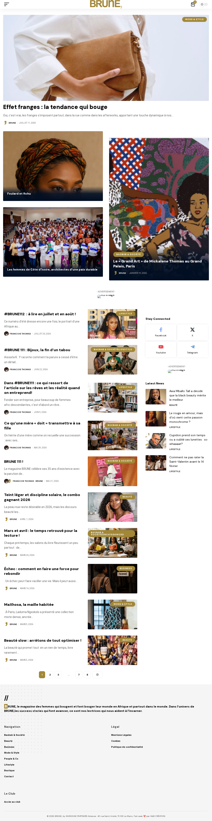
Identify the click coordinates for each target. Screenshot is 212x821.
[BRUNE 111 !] (112, 471)
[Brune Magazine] (106, 4)
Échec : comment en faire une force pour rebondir (41, 571)
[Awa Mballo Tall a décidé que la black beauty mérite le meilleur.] (156, 396)
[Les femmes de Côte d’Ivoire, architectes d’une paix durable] (53, 242)
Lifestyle (125, 313)
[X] (192, 332)
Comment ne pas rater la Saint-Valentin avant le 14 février (186, 461)
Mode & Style (194, 19)
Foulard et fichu (19, 193)
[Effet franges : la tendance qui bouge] (106, 58)
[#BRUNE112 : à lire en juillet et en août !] (112, 324)
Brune (12, 123)
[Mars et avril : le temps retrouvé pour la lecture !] (112, 543)
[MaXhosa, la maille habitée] (112, 614)
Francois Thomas (20, 333)
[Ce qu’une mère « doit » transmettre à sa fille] (112, 435)
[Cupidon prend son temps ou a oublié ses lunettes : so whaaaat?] (156, 441)
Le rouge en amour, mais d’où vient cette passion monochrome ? (186, 417)
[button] (7, 4)
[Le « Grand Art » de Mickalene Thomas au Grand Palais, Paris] (159, 205)
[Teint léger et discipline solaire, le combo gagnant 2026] (112, 507)
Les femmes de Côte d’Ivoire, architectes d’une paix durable (52, 269)
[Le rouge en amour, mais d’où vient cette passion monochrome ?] (156, 418)
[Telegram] (192, 349)
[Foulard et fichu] (53, 166)
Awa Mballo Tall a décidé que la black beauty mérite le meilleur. (187, 395)
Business (126, 568)
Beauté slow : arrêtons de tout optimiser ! (42, 640)
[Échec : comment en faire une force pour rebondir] (112, 578)
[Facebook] (161, 332)
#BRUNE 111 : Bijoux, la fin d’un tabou (37, 349)
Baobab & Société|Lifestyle (113, 349)
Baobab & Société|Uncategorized (107, 533)
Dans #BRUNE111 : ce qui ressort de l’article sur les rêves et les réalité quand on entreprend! (42, 387)
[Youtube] (161, 349)
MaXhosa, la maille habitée (29, 604)
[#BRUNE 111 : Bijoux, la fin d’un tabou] (112, 359)
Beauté (127, 496)
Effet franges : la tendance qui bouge (55, 107)
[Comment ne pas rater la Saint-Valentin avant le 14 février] (156, 463)
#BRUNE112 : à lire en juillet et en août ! (40, 314)
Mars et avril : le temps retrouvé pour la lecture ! (40, 533)
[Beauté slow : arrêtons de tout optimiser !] (112, 650)
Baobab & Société (128, 254)
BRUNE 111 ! (13, 461)
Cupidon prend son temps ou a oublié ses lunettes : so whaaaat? (188, 439)
